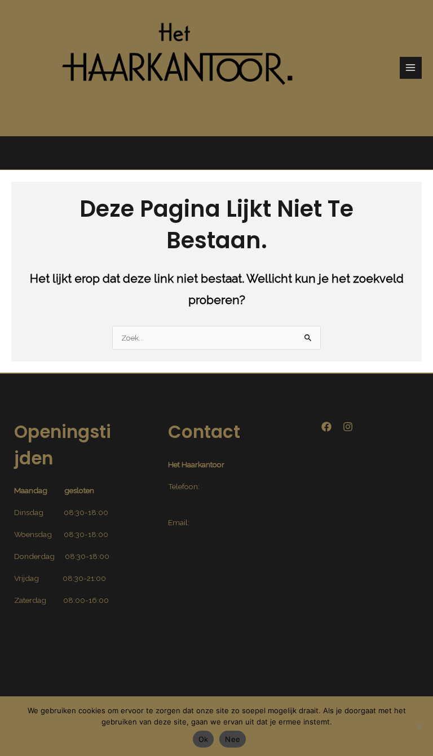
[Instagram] (348, 427)
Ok (203, 739)
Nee (232, 739)
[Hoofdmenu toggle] (411, 68)
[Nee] (419, 726)
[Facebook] (326, 427)
